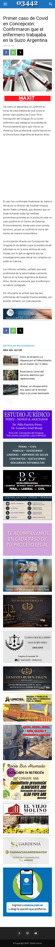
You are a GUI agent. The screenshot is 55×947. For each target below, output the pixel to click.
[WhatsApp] (13, 52)
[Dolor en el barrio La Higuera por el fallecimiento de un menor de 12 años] (10, 360)
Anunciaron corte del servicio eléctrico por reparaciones (32, 375)
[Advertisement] (27, 168)
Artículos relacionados (19, 345)
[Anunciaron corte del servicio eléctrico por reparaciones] (10, 375)
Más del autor (12, 350)
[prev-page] (5, 401)
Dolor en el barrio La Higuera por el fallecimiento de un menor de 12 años (35, 360)
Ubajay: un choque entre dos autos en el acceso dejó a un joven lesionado (34, 390)
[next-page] (10, 401)
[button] (5, 4)
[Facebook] (6, 52)
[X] (20, 52)
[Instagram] (27, 933)
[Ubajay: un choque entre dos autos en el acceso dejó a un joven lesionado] (10, 390)
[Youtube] (36, 933)
